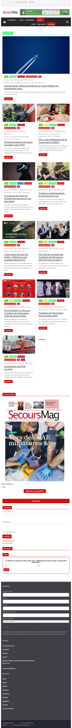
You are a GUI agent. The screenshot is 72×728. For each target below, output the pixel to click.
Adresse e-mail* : (8, 591)
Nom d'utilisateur (7, 511)
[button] (17, 20)
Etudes (46, 125)
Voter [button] (6, 570)
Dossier (4, 682)
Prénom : (5, 605)
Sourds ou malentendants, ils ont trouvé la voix (52, 194)
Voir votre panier (7, 543)
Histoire (4, 686)
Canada (51, 134)
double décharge (43, 136)
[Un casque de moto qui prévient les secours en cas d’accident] (18, 171)
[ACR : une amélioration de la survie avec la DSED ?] (53, 113)
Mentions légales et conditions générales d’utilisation (18, 660)
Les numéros (29, 20)
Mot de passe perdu (8, 541)
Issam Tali (14, 192)
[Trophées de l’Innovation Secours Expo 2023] (53, 288)
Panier (33, 24)
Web (40, 76)
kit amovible (34, 82)
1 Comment (30, 80)
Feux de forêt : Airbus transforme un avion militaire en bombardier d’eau (31, 87)
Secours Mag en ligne (31, 76)
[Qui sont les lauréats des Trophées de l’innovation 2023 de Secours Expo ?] (53, 230)
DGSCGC (52, 309)
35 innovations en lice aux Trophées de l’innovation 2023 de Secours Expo (17, 313)
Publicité (5, 653)
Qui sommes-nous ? (8, 645)
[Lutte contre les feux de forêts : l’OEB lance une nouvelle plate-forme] (18, 230)
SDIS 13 (66, 309)
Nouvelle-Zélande (56, 136)
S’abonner (51, 24)
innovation (8, 192)
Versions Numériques (8, 668)
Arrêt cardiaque (44, 134)
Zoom (23, 359)
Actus (40, 20)
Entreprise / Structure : (9, 612)
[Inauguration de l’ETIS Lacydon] (18, 345)
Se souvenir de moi (10, 532)
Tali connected (26, 192)
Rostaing (18, 138)
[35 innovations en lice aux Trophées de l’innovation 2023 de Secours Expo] (18, 288)
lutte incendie (41, 82)
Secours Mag (21, 76)
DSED (49, 136)
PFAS (14, 138)
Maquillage (5, 701)
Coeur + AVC (56, 134)
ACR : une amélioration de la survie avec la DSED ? (53, 141)
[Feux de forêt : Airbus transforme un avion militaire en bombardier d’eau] (35, 55)
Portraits (5, 705)
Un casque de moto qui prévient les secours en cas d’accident (17, 198)
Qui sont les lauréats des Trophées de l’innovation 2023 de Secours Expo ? (51, 257)
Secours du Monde (8, 708)
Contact (4, 657)
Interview (20, 183)
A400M (7, 82)
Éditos (21, 20)
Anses (7, 136)
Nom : (4, 598)
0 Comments (9, 134)
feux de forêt (27, 82)
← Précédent (41, 339)
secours (19, 192)
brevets (7, 251)
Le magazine (12, 20)
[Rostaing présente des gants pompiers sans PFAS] (18, 113)
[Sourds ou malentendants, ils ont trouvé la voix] (53, 171)
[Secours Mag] (4, 22)
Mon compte (41, 24)
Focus (45, 183)
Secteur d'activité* (8, 618)
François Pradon (59, 309)
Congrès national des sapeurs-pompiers (19, 136)
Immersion (5, 690)
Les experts (5, 649)
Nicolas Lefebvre (10, 80)
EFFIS (11, 251)
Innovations (13, 76)
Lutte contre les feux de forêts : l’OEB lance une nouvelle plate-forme (16, 257)
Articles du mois (44, 251)
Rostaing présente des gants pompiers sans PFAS (18, 143)
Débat (4, 679)
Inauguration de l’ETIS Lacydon (15, 368)
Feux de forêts (17, 251)
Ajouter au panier (35, 491)
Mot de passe (6, 522)
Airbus (11, 82)
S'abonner (36, 501)
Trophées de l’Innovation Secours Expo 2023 (51, 314)
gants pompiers (8, 138)
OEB (23, 251)
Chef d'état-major (44, 309)
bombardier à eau (18, 82)
